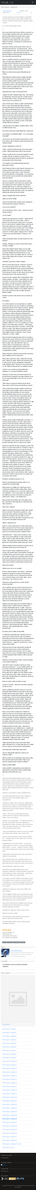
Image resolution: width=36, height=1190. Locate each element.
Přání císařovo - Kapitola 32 (9, 1140)
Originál (19, 12)
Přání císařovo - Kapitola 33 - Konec (11, 1144)
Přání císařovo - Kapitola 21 (9, 1101)
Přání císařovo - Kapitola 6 (9, 1047)
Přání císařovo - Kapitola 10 (9, 1061)
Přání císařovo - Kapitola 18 (9, 1090)
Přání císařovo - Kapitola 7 (9, 1050)
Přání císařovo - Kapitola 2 (9, 1032)
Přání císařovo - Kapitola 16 (9, 1083)
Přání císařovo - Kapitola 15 (9, 1079)
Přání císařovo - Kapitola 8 (9, 1054)
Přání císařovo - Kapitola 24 (9, 1111)
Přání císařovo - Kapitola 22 (9, 1104)
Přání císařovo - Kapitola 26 (9, 1118)
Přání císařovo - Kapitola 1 (9, 1029)
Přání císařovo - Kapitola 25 (9, 1115)
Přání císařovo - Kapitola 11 (9, 1065)
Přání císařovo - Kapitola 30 (9, 1133)
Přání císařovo (6, 1024)
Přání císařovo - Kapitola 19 (9, 1093)
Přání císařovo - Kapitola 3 (9, 1036)
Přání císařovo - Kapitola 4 (9, 1039)
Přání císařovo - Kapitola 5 (9, 1043)
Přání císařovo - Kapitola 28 (9, 1126)
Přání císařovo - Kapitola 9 (9, 1057)
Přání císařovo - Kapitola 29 (9, 1129)
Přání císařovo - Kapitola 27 (9, 1122)
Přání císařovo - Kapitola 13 (9, 1072)
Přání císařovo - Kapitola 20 (9, 1097)
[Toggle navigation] (32, 2)
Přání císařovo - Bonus (8, 1147)
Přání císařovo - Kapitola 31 (9, 1136)
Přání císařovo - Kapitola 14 (9, 1075)
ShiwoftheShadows (7, 11)
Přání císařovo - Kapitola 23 (9, 1108)
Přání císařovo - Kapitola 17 (9, 1086)
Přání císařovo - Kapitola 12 (9, 1068)
